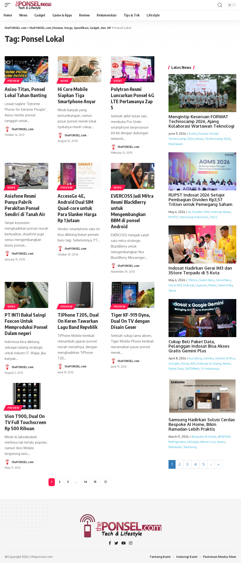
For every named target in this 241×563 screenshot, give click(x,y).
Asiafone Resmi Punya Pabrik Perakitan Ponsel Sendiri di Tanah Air (25, 205)
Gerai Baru (223, 280)
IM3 (193, 363)
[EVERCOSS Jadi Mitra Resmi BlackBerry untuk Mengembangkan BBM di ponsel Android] (132, 176)
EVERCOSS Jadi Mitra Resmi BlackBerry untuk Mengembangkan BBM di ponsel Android (132, 211)
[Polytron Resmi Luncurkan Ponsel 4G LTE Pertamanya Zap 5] (132, 69)
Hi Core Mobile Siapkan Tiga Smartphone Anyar (77, 95)
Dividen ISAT (200, 212)
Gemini (208, 358)
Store (172, 290)
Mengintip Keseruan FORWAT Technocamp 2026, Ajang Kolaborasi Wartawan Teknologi (201, 121)
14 (85, 482)
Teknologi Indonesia (193, 217)
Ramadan (175, 447)
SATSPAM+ (192, 368)
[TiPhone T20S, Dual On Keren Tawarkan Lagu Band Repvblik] (79, 295)
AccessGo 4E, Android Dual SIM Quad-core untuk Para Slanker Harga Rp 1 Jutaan (77, 208)
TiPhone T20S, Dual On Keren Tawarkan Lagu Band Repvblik (78, 321)
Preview (13, 80)
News (64, 80)
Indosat (216, 212)
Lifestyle (193, 442)
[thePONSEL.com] (33, 5)
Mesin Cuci (208, 442)
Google (174, 363)
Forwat (203, 133)
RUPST (173, 217)
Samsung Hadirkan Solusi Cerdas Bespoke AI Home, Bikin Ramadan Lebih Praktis (202, 424)
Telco (213, 217)
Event (118, 80)
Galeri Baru (207, 280)
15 (95, 482)
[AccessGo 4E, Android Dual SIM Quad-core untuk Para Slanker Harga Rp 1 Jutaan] (79, 176)
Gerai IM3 (175, 285)
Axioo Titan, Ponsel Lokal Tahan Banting (26, 92)
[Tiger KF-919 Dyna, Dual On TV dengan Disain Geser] (132, 295)
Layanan (201, 285)
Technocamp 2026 (218, 139)
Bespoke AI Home (204, 436)
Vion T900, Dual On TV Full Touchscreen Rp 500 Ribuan (25, 422)
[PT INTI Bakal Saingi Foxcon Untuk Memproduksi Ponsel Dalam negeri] (26, 295)
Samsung (190, 447)
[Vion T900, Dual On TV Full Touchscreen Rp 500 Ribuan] (26, 396)
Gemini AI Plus (225, 358)
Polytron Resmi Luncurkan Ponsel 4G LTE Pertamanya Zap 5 (132, 98)
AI (189, 212)
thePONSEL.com (22, 129)
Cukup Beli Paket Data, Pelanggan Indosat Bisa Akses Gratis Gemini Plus (199, 346)
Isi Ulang (215, 363)
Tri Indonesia (210, 368)
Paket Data (225, 285)
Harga (185, 363)
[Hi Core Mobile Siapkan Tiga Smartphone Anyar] (79, 69)
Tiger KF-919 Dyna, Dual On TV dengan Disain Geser (130, 321)
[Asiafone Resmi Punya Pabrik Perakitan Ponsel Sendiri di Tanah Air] (26, 176)
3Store (192, 280)
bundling (195, 358)
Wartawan (176, 144)
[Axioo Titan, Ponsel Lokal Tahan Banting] (26, 69)
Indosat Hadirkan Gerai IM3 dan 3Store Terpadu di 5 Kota (200, 270)
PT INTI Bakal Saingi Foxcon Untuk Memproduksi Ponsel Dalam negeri (26, 324)
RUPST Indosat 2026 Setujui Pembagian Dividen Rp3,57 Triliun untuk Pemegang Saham (200, 199)
